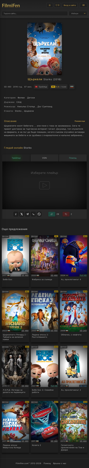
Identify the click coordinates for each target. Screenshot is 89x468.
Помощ (47, 463)
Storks (18, 111)
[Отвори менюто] (83, 5)
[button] (50, 5)
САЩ (19, 102)
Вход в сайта (70, 5)
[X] (21, 214)
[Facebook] (16, 214)
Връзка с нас (59, 463)
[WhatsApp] (39, 214)
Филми (21, 98)
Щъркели (29, 111)
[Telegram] (27, 214)
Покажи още (80, 121)
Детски (31, 98)
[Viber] (33, 214)
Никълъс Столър (26, 106)
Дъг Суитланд (45, 106)
